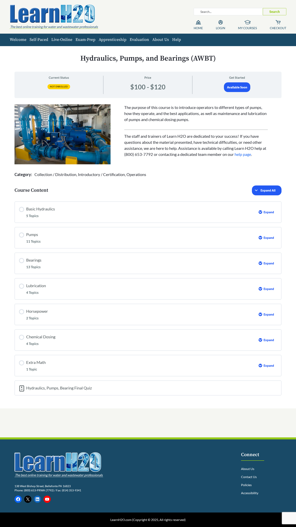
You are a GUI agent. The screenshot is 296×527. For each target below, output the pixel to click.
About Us (160, 39)
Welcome (18, 39)
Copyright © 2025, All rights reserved (159, 520)
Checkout (278, 28)
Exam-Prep (85, 39)
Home (198, 28)
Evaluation (139, 39)
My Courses (247, 28)
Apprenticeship (112, 39)
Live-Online (61, 39)
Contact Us (249, 477)
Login (220, 28)
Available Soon (237, 87)
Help (176, 39)
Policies (246, 485)
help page (243, 154)
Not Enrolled (59, 86)
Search (274, 11)
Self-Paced (39, 39)
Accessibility (249, 493)
